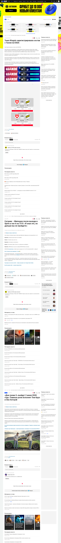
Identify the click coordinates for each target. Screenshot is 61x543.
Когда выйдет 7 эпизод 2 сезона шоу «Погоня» (47, 442)
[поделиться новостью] (39, 38)
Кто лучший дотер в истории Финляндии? (47, 284)
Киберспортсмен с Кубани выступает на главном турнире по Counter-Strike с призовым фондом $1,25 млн (22, 186)
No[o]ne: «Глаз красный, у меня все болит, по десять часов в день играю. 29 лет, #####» (48, 227)
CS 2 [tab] (5, 19)
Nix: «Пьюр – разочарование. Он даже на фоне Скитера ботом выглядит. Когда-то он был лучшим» (48, 221)
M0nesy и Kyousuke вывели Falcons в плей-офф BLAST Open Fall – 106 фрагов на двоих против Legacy (48, 45)
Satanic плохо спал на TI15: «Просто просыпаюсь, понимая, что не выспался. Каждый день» (48, 232)
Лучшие (11, 139)
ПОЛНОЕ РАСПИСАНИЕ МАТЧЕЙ (30, 33)
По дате (6, 139)
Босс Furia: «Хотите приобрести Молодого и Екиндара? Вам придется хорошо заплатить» (48, 51)
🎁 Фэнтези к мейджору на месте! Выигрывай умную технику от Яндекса (17, 181)
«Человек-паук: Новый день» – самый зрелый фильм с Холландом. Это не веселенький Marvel (22, 428)
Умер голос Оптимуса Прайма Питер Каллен (47, 431)
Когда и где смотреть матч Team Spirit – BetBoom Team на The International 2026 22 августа (20, 372)
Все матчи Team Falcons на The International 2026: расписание (15, 376)
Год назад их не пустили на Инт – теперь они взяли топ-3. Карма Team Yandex (19, 262)
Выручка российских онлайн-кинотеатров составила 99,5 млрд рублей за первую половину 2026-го (22, 507)
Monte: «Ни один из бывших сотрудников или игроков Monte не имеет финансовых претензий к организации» (48, 87)
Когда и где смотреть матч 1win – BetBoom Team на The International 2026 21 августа (19, 383)
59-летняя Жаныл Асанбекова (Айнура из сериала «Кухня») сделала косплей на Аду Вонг (20, 500)
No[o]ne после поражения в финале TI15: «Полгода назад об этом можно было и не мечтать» (48, 245)
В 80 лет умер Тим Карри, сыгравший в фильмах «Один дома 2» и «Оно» (17, 496)
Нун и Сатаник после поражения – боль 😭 (12, 251)
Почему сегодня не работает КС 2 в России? (12, 194)
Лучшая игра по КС (11, 474)
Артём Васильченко (12, 271)
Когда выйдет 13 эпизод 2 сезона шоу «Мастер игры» (47, 400)
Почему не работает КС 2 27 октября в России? (13, 202)
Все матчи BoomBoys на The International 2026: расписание (15, 368)
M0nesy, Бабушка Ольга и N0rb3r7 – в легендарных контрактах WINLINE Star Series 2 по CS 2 (20, 190)
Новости (9, 35)
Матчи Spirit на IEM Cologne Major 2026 (11, 177)
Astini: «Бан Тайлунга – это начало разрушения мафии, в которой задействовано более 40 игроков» (47, 262)
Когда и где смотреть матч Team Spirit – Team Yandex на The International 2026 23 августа (20, 364)
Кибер (5, 35)
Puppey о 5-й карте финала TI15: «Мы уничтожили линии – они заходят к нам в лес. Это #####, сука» (22, 314)
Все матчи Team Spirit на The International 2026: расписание (15, 352)
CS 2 (7, 35)
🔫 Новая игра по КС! (44, 82)
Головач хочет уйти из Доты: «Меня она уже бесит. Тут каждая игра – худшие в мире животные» (48, 269)
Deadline (9, 457)
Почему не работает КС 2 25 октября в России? (13, 209)
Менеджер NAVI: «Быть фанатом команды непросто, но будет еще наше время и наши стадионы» (48, 251)
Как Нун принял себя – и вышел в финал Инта (13, 265)
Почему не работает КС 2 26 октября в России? (13, 206)
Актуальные (16, 139)
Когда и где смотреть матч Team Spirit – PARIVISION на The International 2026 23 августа (19, 360)
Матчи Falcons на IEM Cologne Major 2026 (12, 173)
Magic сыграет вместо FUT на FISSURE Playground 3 (47, 65)
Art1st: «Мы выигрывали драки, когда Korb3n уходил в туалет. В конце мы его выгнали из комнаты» (48, 275)
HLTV (8, 130)
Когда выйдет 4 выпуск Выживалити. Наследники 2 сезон (47, 426)
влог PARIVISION (10, 272)
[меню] (9, 1)
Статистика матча (13, 26)
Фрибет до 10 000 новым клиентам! (14, 147)
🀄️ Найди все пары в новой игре (11, 232)
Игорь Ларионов (11, 129)
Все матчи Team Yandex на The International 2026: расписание (15, 356)
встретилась (11, 249)
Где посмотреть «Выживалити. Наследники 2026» (13, 541)
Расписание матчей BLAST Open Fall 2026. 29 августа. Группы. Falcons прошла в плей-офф (48, 40)
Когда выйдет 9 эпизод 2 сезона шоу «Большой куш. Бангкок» (47, 436)
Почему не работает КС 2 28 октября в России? (13, 198)
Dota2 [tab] (8, 19)
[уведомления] (54, 1)
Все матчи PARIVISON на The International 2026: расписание (15, 348)
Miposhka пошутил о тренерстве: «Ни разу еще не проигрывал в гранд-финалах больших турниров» (22, 322)
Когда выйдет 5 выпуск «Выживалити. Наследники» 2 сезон (15, 534)
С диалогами (37, 139)
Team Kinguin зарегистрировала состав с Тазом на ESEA (18, 35)
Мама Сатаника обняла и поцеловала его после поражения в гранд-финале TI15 (18, 318)
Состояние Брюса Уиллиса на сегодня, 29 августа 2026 (48, 410)
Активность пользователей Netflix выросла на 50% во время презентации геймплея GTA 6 (48, 415)
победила (18, 254)
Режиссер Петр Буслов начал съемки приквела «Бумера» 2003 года (47, 421)
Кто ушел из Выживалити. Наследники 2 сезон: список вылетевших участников (48, 405)
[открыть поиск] (52, 1)
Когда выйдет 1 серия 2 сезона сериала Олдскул (48, 395)
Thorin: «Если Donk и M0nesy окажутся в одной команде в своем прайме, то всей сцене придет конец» (48, 70)
